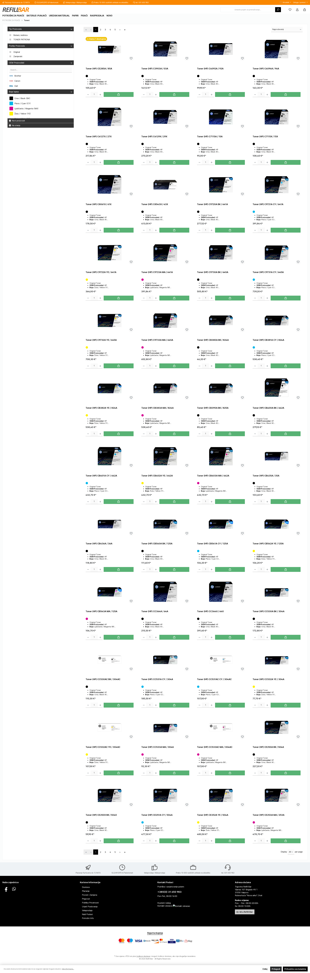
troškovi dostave (143, 956)
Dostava (86, 887)
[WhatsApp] (14, 888)
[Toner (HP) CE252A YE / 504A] (221, 795)
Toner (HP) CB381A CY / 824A (268, 340)
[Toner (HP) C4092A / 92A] (221, 49)
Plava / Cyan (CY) (22, 103)
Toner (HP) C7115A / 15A (210, 136)
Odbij (264, 969)
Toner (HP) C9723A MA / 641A (157, 272)
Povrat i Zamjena (89, 895)
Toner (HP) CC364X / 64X (210, 611)
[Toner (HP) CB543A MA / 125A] (110, 592)
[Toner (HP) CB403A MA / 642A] (221, 456)
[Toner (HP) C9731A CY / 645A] (277, 253)
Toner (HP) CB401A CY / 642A (101, 475)
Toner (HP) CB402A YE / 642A (157, 475)
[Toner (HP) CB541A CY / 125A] (221, 524)
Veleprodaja (87, 910)
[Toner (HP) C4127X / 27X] (110, 117)
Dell (16, 86)
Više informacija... (68, 969)
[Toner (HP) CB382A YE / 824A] (110, 388)
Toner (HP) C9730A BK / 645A (212, 272)
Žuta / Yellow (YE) (22, 113)
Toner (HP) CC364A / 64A (154, 611)
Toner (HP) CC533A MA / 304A (157, 747)
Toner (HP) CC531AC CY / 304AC (214, 679)
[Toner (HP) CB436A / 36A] (110, 524)
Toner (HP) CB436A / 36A (99, 543)
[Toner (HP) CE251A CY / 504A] (165, 795)
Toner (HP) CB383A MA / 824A (157, 408)
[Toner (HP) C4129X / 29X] (165, 117)
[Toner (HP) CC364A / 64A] (165, 592)
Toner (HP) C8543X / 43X (154, 204)
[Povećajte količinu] (100, 94)
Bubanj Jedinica (20, 35)
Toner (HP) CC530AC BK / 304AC (103, 679)
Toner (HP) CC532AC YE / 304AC (103, 747)
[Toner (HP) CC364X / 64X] (221, 592)
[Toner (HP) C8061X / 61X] (110, 185)
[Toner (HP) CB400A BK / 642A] (277, 388)
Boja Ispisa (14, 91)
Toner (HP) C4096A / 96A (266, 68)
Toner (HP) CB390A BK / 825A (213, 408)
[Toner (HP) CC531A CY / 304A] (165, 660)
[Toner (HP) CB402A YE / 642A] (165, 456)
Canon (17, 81)
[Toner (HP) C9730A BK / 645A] (221, 253)
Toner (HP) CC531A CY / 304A (157, 679)
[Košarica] (305, 9)
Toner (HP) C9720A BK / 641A (212, 204)
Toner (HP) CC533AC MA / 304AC (214, 747)
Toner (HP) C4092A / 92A (210, 68)
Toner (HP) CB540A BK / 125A (156, 543)
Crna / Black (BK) (22, 98)
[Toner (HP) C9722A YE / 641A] (110, 253)
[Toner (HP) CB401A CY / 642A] (110, 456)
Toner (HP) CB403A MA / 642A (213, 475)
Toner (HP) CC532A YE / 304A (268, 679)
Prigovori (86, 899)
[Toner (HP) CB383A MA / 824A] (165, 388)
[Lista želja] (290, 9)
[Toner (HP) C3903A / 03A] (165, 49)
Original (16, 52)
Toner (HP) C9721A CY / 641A (268, 204)
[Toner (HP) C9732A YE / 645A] (110, 320)
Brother (17, 76)
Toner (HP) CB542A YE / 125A (268, 543)
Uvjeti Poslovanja (89, 906)
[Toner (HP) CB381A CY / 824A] (277, 320)
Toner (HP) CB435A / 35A (266, 475)
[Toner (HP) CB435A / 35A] (277, 456)
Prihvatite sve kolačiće (295, 969)
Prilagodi (276, 969)
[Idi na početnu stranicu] (15, 9)
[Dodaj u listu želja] (131, 58)
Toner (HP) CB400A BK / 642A (268, 408)
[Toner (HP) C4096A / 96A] (277, 49)
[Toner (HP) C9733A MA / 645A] (165, 320)
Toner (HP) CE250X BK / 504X (101, 815)
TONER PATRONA (21, 39)
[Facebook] (6, 888)
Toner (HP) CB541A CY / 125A (212, 543)
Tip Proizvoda (15, 29)
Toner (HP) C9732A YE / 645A (101, 340)
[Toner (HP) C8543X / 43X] (165, 185)
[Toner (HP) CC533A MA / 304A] (165, 727)
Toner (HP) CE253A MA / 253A (268, 815)
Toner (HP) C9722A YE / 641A (101, 272)
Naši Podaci (87, 914)
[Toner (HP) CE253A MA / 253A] (277, 795)
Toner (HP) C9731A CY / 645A (268, 272)
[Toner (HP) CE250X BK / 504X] (110, 795)
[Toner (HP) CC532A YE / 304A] (277, 660)
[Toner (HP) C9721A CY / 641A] (277, 185)
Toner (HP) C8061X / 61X (98, 204)
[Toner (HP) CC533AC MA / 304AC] (221, 727)
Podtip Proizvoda (17, 46)
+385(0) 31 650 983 (169, 891)
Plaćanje (85, 891)
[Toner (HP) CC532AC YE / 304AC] (110, 727)
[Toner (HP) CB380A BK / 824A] (221, 320)
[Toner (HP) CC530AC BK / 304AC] (110, 660)
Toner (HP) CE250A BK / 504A (268, 747)
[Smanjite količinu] (88, 94)
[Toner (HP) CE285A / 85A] (110, 49)
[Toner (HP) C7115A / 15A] (221, 117)
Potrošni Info (88, 918)
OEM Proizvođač (16, 62)
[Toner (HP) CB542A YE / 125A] (277, 524)
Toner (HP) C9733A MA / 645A (157, 340)
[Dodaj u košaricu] (119, 94)
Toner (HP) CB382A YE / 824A (101, 408)
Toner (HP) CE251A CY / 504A (157, 815)
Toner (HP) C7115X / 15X (265, 136)
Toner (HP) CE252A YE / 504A (212, 815)
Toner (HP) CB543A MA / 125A (101, 611)
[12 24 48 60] (291, 852)
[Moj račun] (297, 9)
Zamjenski (17, 56)
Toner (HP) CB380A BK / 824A (213, 340)
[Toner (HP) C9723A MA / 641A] (165, 253)
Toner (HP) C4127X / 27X (99, 136)
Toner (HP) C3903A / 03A (154, 68)
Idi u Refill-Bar (246, 912)
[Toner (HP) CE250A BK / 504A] (277, 727)
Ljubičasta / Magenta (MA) (26, 108)
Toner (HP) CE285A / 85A (99, 68)
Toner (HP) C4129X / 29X (154, 136)
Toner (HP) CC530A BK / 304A (268, 611)
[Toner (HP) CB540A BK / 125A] (165, 524)
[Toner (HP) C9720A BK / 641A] (221, 185)
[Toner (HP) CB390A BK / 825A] (221, 388)
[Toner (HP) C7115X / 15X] (277, 117)
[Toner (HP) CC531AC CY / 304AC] (221, 660)
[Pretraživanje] (278, 9)
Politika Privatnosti (90, 902)
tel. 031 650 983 (142, 2)
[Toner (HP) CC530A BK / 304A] (277, 592)
